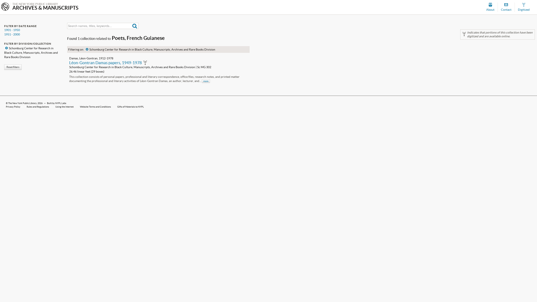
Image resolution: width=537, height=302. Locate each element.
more (206, 81)
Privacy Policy (13, 106)
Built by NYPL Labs (56, 103)
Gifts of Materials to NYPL (130, 106)
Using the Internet (64, 106)
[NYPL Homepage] (5, 7)
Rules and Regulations (38, 106)
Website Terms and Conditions (95, 106)
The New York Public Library (22, 103)
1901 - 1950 (12, 30)
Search (134, 26)
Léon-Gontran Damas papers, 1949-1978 (105, 62)
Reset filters (13, 67)
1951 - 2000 (12, 34)
